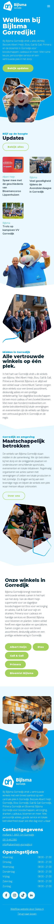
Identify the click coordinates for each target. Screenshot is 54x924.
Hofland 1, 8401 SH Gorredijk (18, 834)
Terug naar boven (27, 913)
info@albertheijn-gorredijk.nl (17, 844)
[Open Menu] (49, 6)
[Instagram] (14, 895)
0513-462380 (10, 839)
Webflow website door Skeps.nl (27, 909)
